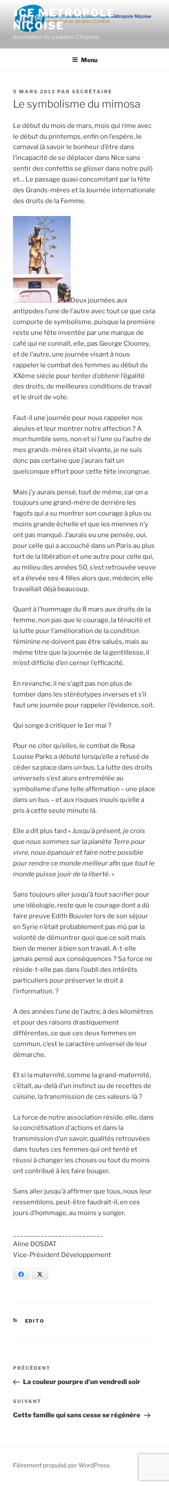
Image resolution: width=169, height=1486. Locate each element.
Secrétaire (92, 92)
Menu (89, 60)
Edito (35, 1321)
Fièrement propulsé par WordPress (61, 1465)
